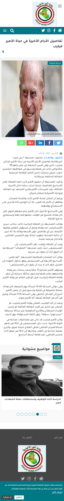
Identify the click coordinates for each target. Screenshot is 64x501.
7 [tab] (22, 414)
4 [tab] (33, 414)
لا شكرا (7, 497)
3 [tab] (37, 414)
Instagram (48, 30)
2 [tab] (41, 414)
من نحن (58, 437)
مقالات (57, 357)
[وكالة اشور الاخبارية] (45, 14)
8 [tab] (18, 414)
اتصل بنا (27, 437)
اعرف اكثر (57, 492)
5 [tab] (29, 414)
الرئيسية (59, 30)
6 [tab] (26, 414)
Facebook (54, 30)
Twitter (43, 30)
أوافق (19, 497)
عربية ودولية (55, 63)
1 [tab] (45, 414)
